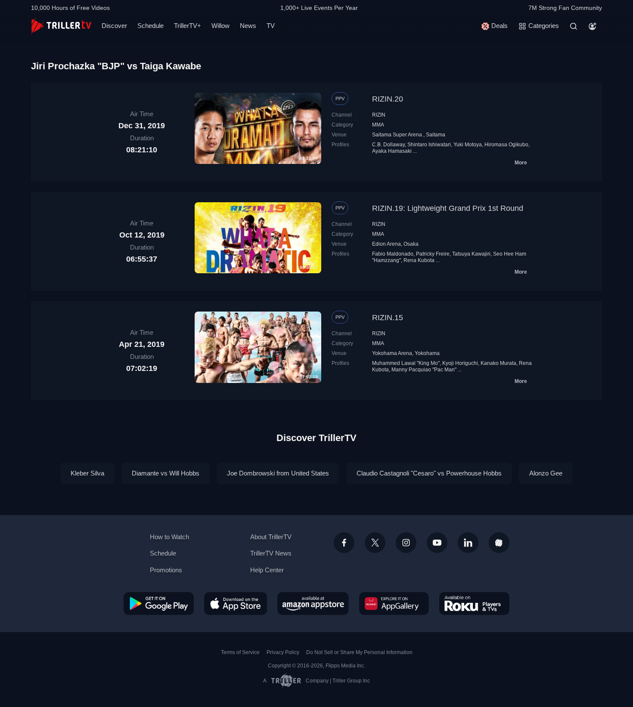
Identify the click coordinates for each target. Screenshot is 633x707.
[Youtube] (437, 542)
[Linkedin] (468, 542)
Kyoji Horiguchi (460, 363)
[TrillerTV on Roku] (474, 603)
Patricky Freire (433, 254)
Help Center (267, 570)
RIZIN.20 (387, 99)
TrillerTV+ (187, 25)
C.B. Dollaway (388, 145)
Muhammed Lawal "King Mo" (406, 363)
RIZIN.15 (387, 317)
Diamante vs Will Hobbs (165, 473)
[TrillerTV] (61, 26)
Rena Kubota (418, 260)
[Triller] (499, 542)
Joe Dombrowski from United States (278, 473)
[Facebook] (344, 542)
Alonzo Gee (545, 473)
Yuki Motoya (467, 145)
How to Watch (169, 536)
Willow (220, 25)
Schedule (150, 25)
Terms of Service (240, 652)
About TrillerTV (271, 536)
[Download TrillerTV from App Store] (235, 603)
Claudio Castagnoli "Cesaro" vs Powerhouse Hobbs (429, 473)
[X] (375, 542)
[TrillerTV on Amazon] (313, 603)
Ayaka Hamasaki (392, 151)
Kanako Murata (498, 363)
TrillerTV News (271, 553)
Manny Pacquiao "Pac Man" (423, 370)
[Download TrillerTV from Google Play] (159, 603)
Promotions (166, 570)
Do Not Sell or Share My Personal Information (359, 652)
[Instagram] (406, 542)
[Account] (592, 26)
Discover (114, 25)
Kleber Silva (87, 473)
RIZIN (378, 115)
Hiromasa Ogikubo (506, 145)
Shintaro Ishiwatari (429, 145)
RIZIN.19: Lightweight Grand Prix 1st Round (447, 208)
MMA (378, 125)
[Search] (573, 26)
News (248, 25)
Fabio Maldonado (392, 254)
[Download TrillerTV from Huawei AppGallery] (394, 603)
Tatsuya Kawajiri (471, 254)
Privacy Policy (283, 652)
